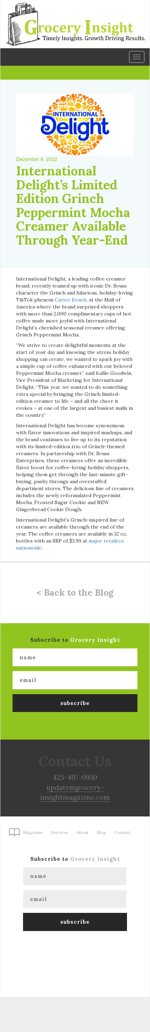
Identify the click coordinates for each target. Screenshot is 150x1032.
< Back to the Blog (75, 592)
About (82, 832)
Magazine (33, 832)
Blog (101, 832)
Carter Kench (71, 300)
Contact (122, 832)
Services (59, 832)
